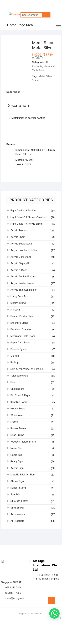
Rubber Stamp (19, 487)
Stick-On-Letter (19, 501)
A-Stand (15, 309)
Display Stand (18, 302)
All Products (17, 520)
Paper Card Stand (20, 342)
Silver (49, 76)
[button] (54, 613)
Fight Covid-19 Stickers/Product (29, 217)
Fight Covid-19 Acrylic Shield (27, 223)
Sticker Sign (17, 481)
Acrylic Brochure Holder (24, 250)
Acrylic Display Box (21, 263)
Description (13, 91)
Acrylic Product (19, 230)
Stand (35, 80)
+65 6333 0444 (13, 587)
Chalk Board (17, 388)
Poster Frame (18, 428)
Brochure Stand (19, 322)
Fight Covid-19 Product (24, 210)
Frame (14, 421)
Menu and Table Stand (23, 336)
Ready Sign (17, 461)
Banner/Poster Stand (22, 316)
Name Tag (16, 454)
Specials (15, 494)
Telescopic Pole (19, 375)
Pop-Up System (19, 349)
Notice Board (18, 408)
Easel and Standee (21, 329)
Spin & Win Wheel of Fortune (27, 369)
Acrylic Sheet (18, 236)
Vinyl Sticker (17, 507)
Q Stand (15, 355)
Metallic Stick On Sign (23, 474)
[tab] (13, 91)
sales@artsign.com (15, 598)
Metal (42, 76)
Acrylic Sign (17, 468)
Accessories (18, 514)
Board (14, 382)
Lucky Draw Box (19, 296)
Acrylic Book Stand (21, 243)
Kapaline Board (19, 402)
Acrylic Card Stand (21, 256)
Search (46, 14)
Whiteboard (17, 415)
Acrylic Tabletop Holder (24, 289)
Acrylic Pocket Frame (23, 276)
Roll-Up (15, 362)
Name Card (17, 448)
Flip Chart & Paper (21, 395)
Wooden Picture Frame (24, 441)
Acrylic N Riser (19, 270)
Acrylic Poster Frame (22, 283)
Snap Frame (17, 435)
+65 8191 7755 (12, 593)
